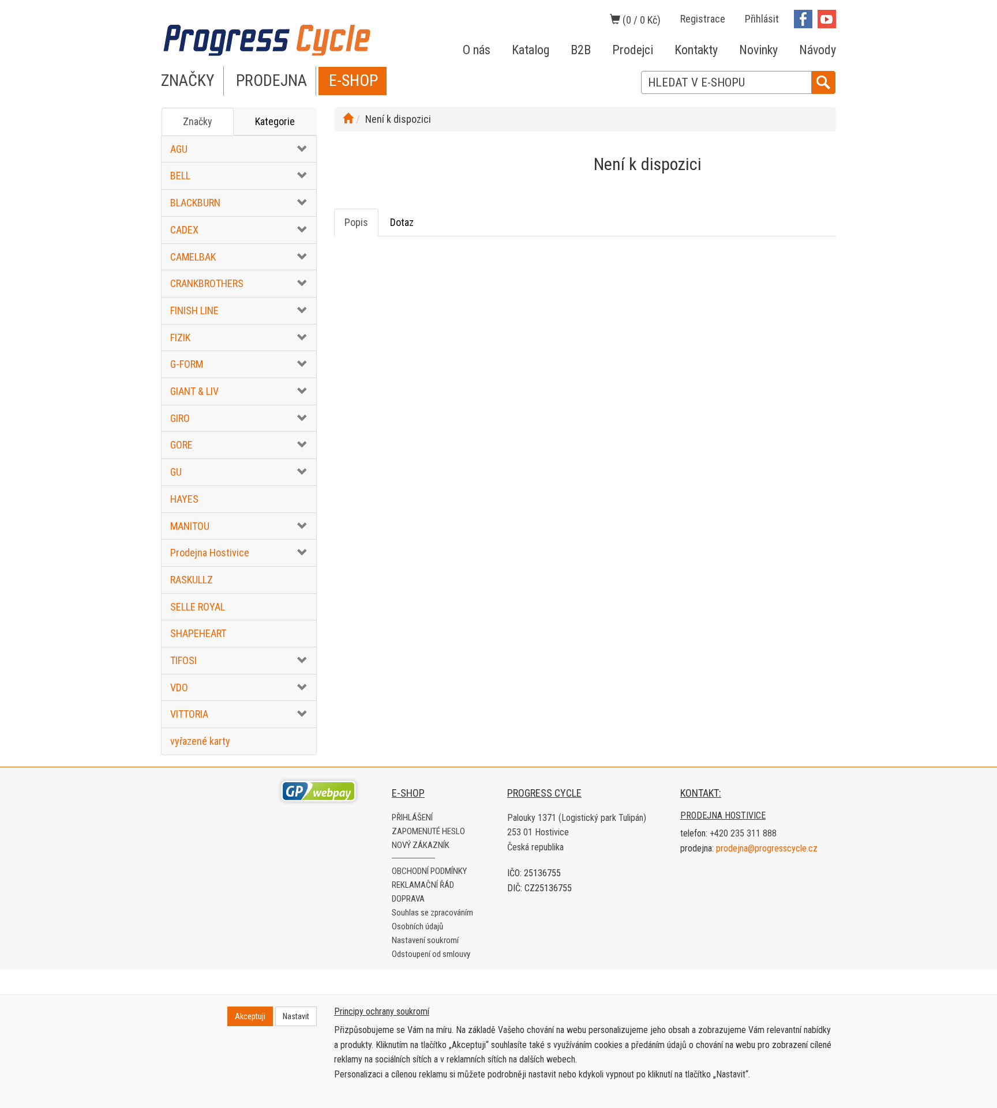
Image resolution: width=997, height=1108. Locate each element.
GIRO (180, 418)
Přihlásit (762, 19)
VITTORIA (189, 714)
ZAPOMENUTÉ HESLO (428, 831)
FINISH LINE (194, 310)
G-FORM (186, 364)
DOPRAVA (408, 899)
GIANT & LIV (194, 391)
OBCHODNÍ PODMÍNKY (429, 871)
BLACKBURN (195, 203)
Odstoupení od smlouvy (431, 954)
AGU (179, 149)
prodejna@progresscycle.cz (767, 848)
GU (176, 472)
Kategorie (275, 121)
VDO (179, 687)
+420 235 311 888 (743, 833)
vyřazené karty (200, 741)
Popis (356, 222)
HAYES (184, 499)
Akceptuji (250, 1016)
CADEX (184, 230)
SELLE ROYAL (197, 607)
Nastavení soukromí (425, 940)
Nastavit (296, 1016)
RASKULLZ (191, 580)
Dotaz (402, 222)
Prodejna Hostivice (209, 553)
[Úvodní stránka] (348, 119)
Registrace (702, 19)
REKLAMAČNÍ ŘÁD (423, 885)
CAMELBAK (193, 257)
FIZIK (180, 337)
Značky (197, 121)
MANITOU (189, 526)
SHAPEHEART (198, 633)
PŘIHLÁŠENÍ (412, 817)
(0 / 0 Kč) (640, 20)
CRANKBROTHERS (206, 283)
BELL (180, 175)
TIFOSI (183, 660)
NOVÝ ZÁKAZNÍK (420, 845)
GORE (181, 445)
